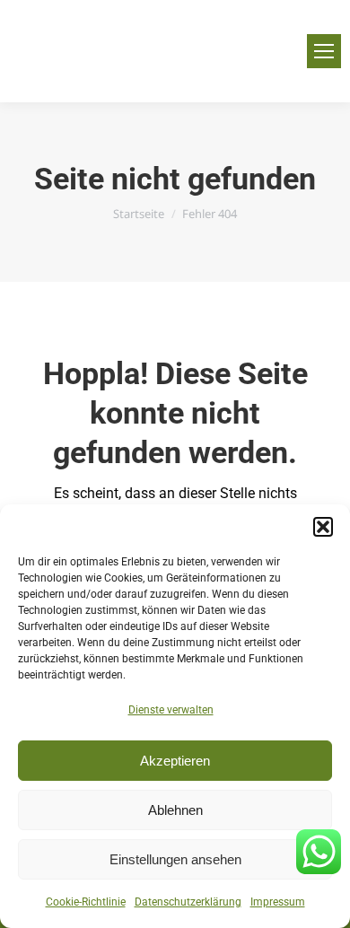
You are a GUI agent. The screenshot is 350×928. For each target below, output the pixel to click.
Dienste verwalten (171, 710)
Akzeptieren (175, 760)
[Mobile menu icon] (324, 51)
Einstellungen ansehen (175, 859)
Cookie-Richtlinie (86, 902)
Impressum (277, 902)
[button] (323, 527)
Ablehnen (175, 810)
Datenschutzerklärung (188, 902)
